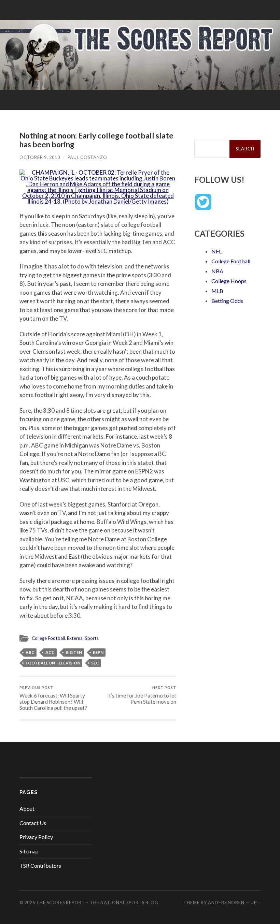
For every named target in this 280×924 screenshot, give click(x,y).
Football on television (53, 662)
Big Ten (74, 652)
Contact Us (32, 823)
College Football (48, 638)
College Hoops (229, 281)
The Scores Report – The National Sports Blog (97, 902)
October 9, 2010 (39, 157)
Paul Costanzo (87, 157)
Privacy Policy (36, 837)
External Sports (83, 638)
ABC (30, 652)
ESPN (98, 652)
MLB (217, 291)
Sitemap (29, 851)
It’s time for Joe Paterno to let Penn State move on (141, 695)
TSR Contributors (40, 865)
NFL (216, 251)
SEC (95, 662)
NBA (217, 271)
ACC (50, 652)
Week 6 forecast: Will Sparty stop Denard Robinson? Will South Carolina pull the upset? (53, 698)
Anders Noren (226, 902)
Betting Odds (227, 300)
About (26, 808)
